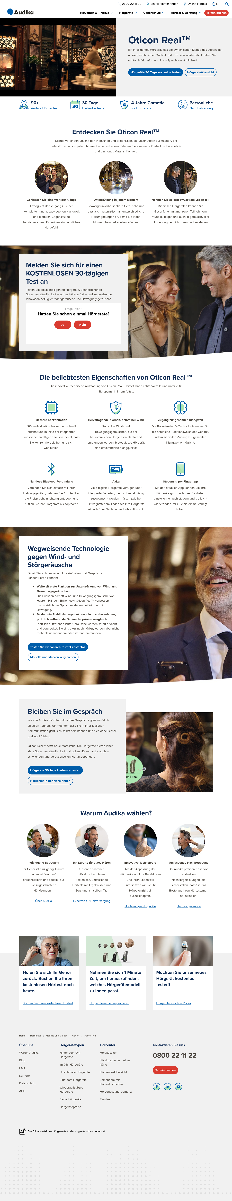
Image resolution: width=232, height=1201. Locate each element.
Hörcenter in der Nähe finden (50, 781)
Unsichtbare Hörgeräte (75, 1072)
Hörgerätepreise (70, 1107)
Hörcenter (107, 1044)
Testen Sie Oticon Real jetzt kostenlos (57, 647)
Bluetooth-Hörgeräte (73, 1080)
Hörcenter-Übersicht (113, 1072)
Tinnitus (105, 1099)
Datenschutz (27, 1083)
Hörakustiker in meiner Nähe (115, 1062)
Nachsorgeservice (189, 906)
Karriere (24, 1075)
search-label (227, 4)
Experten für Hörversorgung (91, 901)
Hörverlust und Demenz (116, 1091)
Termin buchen (216, 13)
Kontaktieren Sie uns (169, 1044)
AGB (22, 1091)
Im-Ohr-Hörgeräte (71, 1064)
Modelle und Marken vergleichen (53, 657)
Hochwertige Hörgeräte (140, 906)
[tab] (96, 13)
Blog (22, 1060)
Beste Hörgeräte (70, 1099)
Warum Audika (29, 1052)
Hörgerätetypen (72, 1044)
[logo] (20, 12)
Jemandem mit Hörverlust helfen (111, 1082)
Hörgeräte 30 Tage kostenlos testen (156, 72)
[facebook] (156, 1087)
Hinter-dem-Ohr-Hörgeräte (70, 1054)
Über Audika (43, 901)
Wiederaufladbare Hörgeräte (71, 1089)
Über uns (26, 1044)
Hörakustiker (108, 1052)
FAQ (22, 1068)
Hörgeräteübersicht (200, 72)
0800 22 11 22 (175, 1055)
